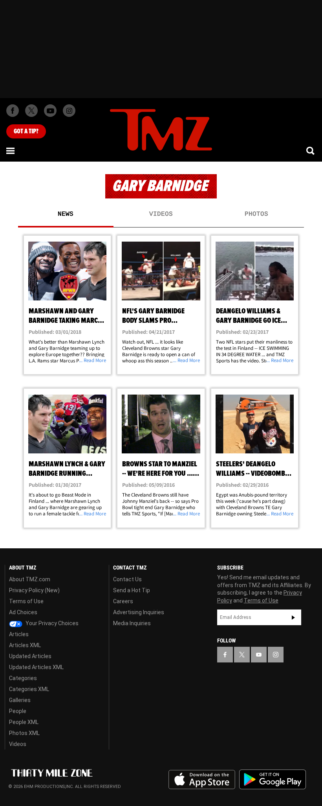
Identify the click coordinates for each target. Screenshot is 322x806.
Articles (19, 634)
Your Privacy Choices (51, 623)
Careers (123, 601)
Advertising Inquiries (138, 612)
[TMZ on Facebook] (12, 110)
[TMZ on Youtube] (50, 110)
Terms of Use (26, 601)
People (17, 711)
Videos (161, 214)
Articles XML (25, 645)
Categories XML (29, 689)
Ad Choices (23, 612)
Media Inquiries (132, 623)
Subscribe (293, 617)
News (65, 214)
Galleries (20, 700)
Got (26, 131)
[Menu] (11, 151)
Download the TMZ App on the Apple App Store (201, 780)
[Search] (311, 151)
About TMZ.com (29, 579)
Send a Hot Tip (131, 590)
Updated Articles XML (36, 667)
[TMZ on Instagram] (69, 110)
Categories (23, 678)
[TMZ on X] (31, 110)
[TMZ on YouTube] (259, 654)
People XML (23, 722)
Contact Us (127, 579)
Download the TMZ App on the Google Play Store (272, 780)
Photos (256, 214)
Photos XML (24, 733)
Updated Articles (30, 656)
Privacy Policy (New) (34, 590)
